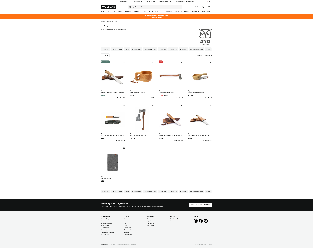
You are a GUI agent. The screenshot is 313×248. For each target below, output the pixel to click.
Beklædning (127, 227)
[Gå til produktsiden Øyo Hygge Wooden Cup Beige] (200, 77)
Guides (186, 11)
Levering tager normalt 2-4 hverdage (184, 1)
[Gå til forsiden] (108, 7)
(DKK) (105, 244)
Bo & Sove (105, 49)
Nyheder (136, 11)
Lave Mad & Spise (150, 49)
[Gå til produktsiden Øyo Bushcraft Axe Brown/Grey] (142, 119)
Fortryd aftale (105, 234)
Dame (102, 11)
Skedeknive (162, 49)
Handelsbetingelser (106, 223)
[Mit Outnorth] (203, 7)
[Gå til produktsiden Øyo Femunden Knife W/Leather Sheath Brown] (171, 119)
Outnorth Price (153, 11)
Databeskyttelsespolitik (107, 230)
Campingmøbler (117, 49)
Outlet (144, 11)
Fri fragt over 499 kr (124, 1)
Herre (108, 11)
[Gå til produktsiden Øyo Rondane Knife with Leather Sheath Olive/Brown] (113, 77)
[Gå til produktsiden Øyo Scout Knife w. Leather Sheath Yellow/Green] (113, 119)
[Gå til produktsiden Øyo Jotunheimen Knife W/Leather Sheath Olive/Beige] (200, 119)
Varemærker (178, 11)
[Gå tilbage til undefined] (102, 26)
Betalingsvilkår (105, 225)
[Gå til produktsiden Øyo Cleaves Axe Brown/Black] (171, 77)
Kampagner (168, 11)
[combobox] (155, 7)
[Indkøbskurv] (209, 7)
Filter (106, 55)
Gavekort (126, 232)
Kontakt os (104, 221)
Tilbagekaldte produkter (108, 232)
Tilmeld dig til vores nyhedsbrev (200, 204)
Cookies (210, 244)
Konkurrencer (174, 221)
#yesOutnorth (151, 221)
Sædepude (173, 49)
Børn (114, 11)
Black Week (150, 225)
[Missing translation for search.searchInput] (129, 7)
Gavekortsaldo (128, 234)
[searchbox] (156, 7)
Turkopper (183, 49)
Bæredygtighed (206, 11)
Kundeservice (195, 11)
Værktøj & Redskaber (196, 49)
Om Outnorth (174, 218)
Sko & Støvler (128, 230)
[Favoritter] (196, 7)
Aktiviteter (128, 11)
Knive (127, 49)
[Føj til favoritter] (124, 62)
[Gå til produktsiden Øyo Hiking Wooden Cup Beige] (142, 77)
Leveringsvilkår (105, 227)
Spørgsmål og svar (106, 218)
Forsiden (103, 21)
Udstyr (120, 11)
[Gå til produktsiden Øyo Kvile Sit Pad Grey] (113, 162)
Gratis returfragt (137, 1)
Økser (208, 49)
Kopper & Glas (136, 49)
